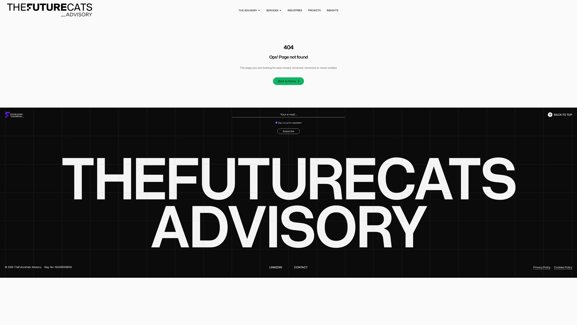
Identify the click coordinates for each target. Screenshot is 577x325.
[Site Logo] (50, 10)
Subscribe (288, 131)
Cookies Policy (563, 267)
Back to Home (287, 81)
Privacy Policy (541, 267)
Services (272, 10)
